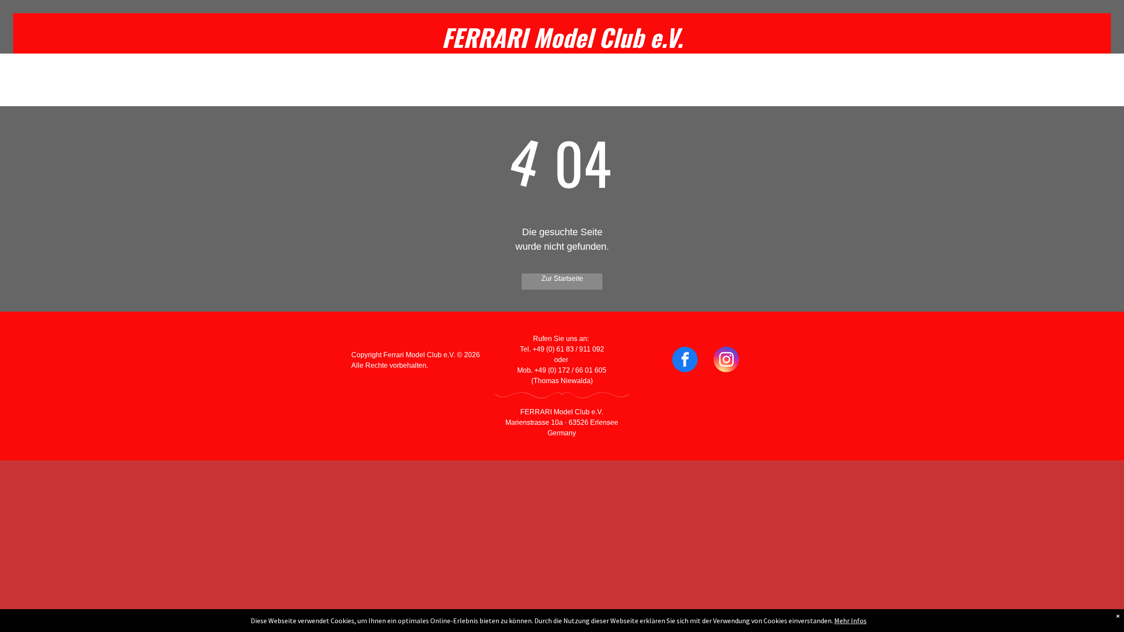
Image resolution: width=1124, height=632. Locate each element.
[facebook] (685, 360)
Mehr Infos (850, 620)
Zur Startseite (562, 278)
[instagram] (726, 360)
